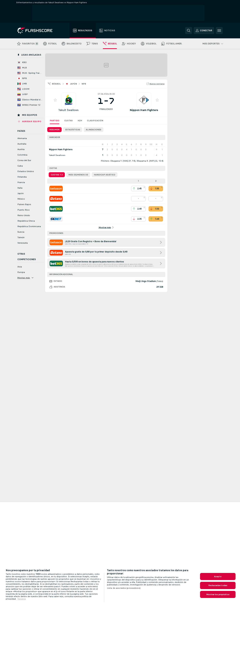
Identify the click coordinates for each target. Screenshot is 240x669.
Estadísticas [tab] (72, 129)
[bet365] (56, 209)
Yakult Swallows (68, 110)
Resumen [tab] (54, 129)
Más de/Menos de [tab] (78, 174)
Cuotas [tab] (68, 120)
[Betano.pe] (56, 199)
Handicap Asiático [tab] (104, 174)
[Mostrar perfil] (68, 100)
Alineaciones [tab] (93, 129)
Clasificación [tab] (95, 120)
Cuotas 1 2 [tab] (57, 174)
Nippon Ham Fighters (144, 110)
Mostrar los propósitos (217, 594)
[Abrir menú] (219, 30)
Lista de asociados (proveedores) (124, 588)
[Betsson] (56, 188)
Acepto (218, 576)
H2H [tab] (80, 120)
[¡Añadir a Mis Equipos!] (55, 100)
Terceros (21, 599)
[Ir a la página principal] (37, 30)
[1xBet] (56, 219)
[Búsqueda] (188, 30)
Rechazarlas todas (217, 585)
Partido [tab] (54, 120)
